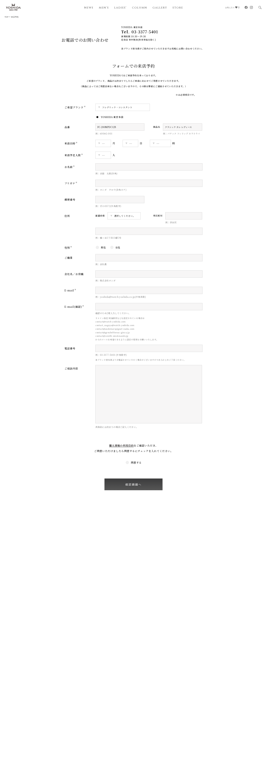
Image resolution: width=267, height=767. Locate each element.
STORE (178, 8)
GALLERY (160, 8)
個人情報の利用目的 (121, 445)
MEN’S (104, 8)
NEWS (88, 8)
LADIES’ (120, 8)
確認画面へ (133, 484)
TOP (7, 17)
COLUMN (139, 8)
